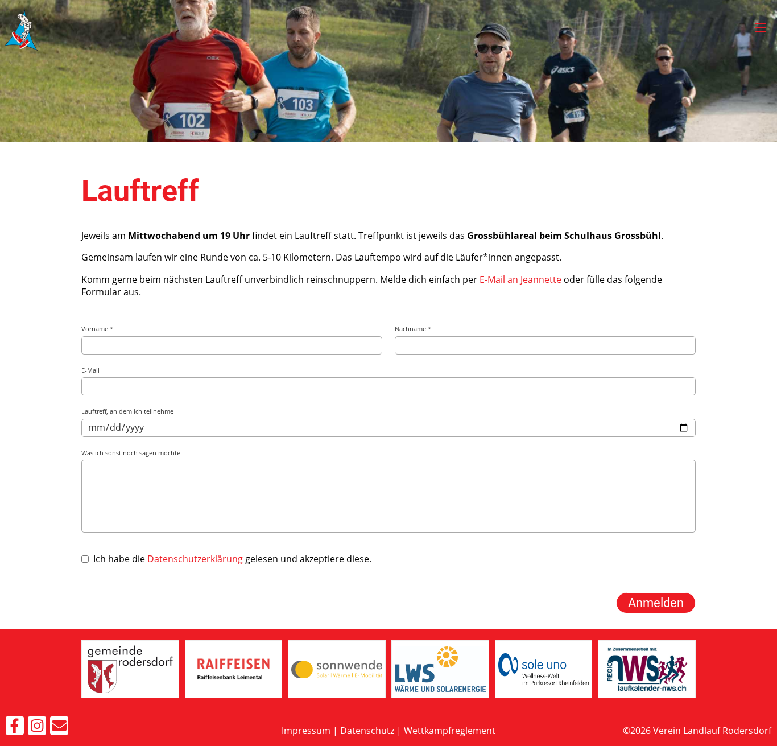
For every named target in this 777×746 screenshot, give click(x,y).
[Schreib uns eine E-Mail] (59, 727)
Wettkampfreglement (449, 730)
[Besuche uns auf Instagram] (37, 727)
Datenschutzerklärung (195, 559)
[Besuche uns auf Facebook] (15, 727)
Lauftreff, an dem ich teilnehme (127, 411)
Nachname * (413, 328)
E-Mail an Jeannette (520, 279)
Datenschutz (367, 730)
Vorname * (97, 328)
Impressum (306, 730)
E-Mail (90, 370)
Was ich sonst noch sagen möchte (130, 452)
